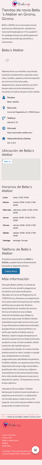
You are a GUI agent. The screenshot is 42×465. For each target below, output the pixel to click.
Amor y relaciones (9, 435)
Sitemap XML (25, 454)
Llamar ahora (11, 271)
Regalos (5, 443)
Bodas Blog (6, 446)
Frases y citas (7, 438)
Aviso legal (6, 451)
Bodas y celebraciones (10, 440)
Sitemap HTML (14, 454)
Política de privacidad (19, 451)
